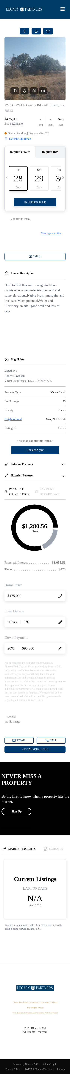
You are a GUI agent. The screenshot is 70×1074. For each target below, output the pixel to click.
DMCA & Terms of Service (38, 1069)
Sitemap (61, 1069)
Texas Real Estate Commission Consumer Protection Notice (35, 1013)
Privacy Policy (12, 1069)
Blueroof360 (31, 1064)
